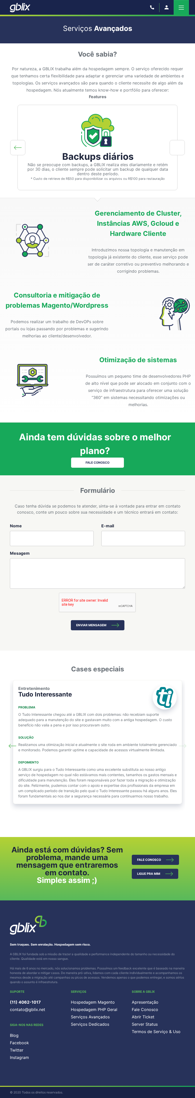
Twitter (16, 1050)
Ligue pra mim (148, 874)
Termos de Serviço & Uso (156, 1031)
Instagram (19, 1057)
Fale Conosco (97, 462)
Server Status (145, 1024)
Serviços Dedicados (90, 1024)
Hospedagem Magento (93, 1002)
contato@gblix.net (27, 1009)
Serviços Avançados (90, 1016)
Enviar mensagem (91, 625)
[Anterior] (17, 147)
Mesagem (20, 553)
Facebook (19, 1042)
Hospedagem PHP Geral (94, 1009)
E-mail (107, 525)
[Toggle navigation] (181, 7)
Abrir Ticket (143, 1016)
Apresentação (145, 1002)
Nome (16, 525)
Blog (14, 1035)
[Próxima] (177, 147)
